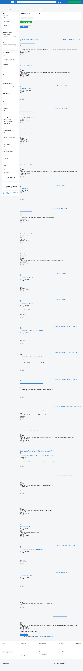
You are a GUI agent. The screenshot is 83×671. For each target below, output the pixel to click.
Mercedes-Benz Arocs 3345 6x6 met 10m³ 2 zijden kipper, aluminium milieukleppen (37, 455)
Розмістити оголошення (26, 22)
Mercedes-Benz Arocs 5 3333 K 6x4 (27, 43)
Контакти (3, 649)
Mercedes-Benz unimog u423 (26, 233)
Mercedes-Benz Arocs (24, 188)
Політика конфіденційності (25, 647)
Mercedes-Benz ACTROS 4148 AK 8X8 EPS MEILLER (31, 356)
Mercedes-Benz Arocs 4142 (26, 618)
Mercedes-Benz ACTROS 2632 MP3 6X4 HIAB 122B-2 (31, 383)
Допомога (3, 647)
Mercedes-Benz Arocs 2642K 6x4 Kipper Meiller (30, 430)
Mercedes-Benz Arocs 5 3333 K (26, 164)
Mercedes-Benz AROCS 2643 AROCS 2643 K (29, 478)
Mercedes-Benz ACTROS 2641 (26, 277)
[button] (21, 54)
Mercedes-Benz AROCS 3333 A (26, 65)
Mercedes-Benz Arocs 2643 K (26, 575)
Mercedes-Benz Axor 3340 (25, 111)
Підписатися (24, 26)
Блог (21, 653)
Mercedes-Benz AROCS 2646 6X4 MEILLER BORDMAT (32, 549)
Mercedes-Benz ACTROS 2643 (26, 303)
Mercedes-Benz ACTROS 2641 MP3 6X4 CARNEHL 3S (31, 330)
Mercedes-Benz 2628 (24, 598)
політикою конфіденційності (40, 636)
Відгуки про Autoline (24, 651)
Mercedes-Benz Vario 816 (25, 88)
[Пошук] (17, 2)
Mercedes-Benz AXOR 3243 (26, 504)
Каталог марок (23, 655)
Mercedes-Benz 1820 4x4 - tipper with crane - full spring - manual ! (34, 409)
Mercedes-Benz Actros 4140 (26, 133)
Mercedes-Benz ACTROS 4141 (26, 526)
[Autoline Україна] (6, 2)
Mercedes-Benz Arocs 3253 (26, 211)
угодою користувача (49, 636)
